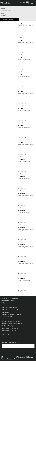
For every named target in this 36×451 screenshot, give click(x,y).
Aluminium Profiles (7, 317)
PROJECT (23, 2)
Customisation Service (8, 300)
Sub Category (4, 14)
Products (3, 8)
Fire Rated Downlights (8, 326)
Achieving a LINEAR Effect (10, 298)
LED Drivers (5, 312)
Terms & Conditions (7, 359)
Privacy (16, 359)
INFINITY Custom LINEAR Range (12, 323)
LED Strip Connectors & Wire (10, 310)
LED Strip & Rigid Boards (9, 307)
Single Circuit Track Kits (9, 330)
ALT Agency (30, 357)
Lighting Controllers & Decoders (11, 321)
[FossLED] (6, 3)
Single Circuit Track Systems (10, 328)
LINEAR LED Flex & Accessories (11, 314)
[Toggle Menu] (32, 3)
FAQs (3, 303)
